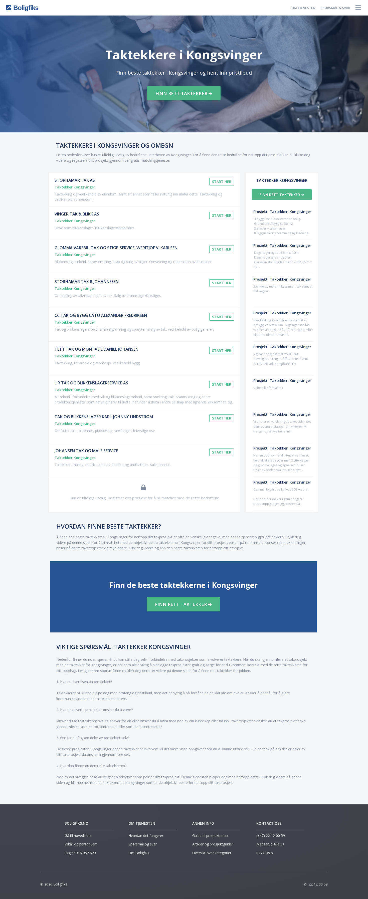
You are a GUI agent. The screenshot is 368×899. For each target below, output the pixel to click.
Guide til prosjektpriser (210, 835)
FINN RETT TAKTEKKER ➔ (183, 93)
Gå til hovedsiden (78, 835)
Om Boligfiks (138, 852)
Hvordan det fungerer (145, 835)
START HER (221, 181)
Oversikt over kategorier (211, 852)
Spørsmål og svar (142, 844)
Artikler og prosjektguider (212, 844)
